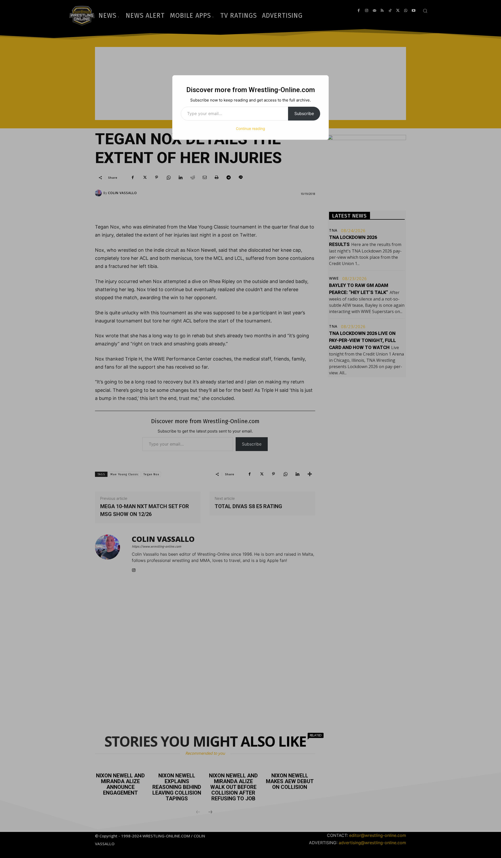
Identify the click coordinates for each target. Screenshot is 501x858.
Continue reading (250, 128)
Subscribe (304, 113)
